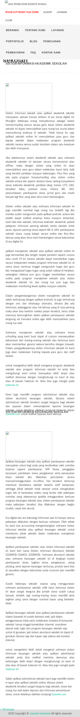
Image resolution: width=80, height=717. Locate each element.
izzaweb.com (13, 414)
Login (8, 20)
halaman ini (12, 385)
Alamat (47, 12)
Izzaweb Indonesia (40, 713)
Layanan (62, 12)
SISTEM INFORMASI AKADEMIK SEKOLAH (36, 63)
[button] (7, 709)
